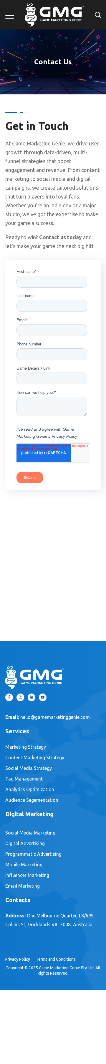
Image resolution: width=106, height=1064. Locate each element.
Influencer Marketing (27, 875)
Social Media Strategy (28, 768)
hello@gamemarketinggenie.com (55, 717)
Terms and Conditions (56, 959)
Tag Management (24, 778)
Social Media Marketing (30, 832)
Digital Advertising (25, 843)
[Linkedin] (31, 697)
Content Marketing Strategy (34, 757)
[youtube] (43, 697)
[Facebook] (9, 697)
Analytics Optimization (29, 789)
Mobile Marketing (23, 864)
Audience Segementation (31, 800)
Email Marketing (22, 885)
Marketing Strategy (25, 747)
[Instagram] (20, 697)
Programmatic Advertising (33, 854)
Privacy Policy (17, 959)
